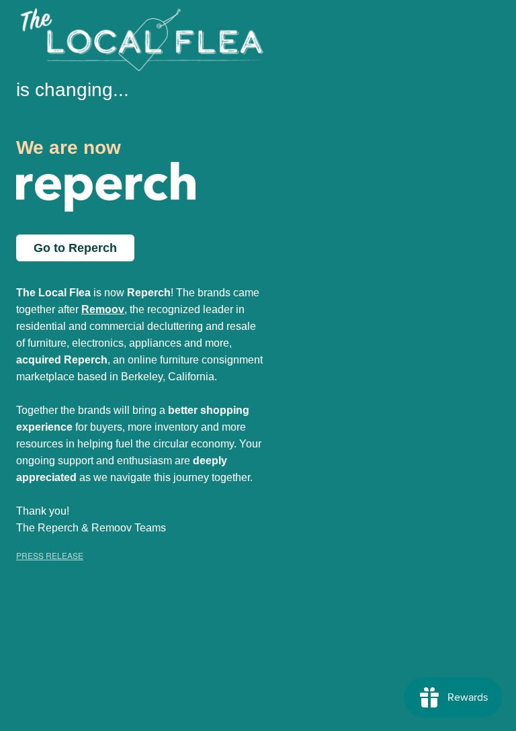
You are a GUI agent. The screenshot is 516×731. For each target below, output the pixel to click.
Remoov (102, 309)
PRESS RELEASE (49, 555)
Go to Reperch (75, 248)
